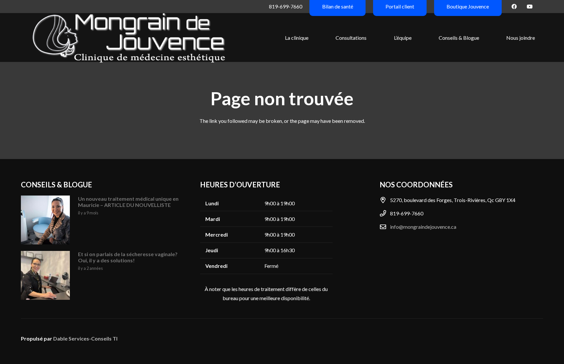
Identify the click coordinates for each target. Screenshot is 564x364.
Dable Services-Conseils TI (85, 338)
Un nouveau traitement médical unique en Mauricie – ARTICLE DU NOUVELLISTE (128, 202)
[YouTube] (530, 6)
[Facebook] (514, 6)
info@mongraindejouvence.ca (423, 227)
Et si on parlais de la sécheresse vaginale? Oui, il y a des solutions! (128, 257)
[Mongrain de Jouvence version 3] (128, 37)
